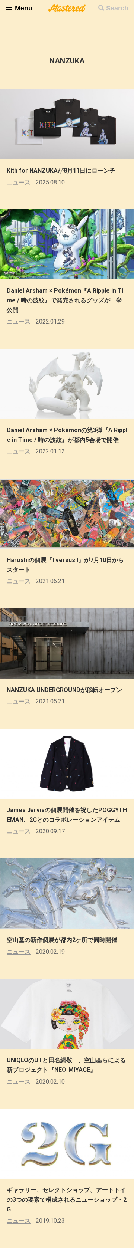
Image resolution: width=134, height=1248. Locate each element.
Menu (23, 8)
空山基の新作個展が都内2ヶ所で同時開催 (62, 939)
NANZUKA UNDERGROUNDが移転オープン (64, 689)
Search (117, 8)
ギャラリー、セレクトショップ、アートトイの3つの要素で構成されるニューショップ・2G (67, 1199)
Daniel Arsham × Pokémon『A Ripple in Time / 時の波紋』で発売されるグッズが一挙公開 (65, 300)
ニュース (19, 182)
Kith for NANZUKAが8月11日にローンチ (61, 170)
